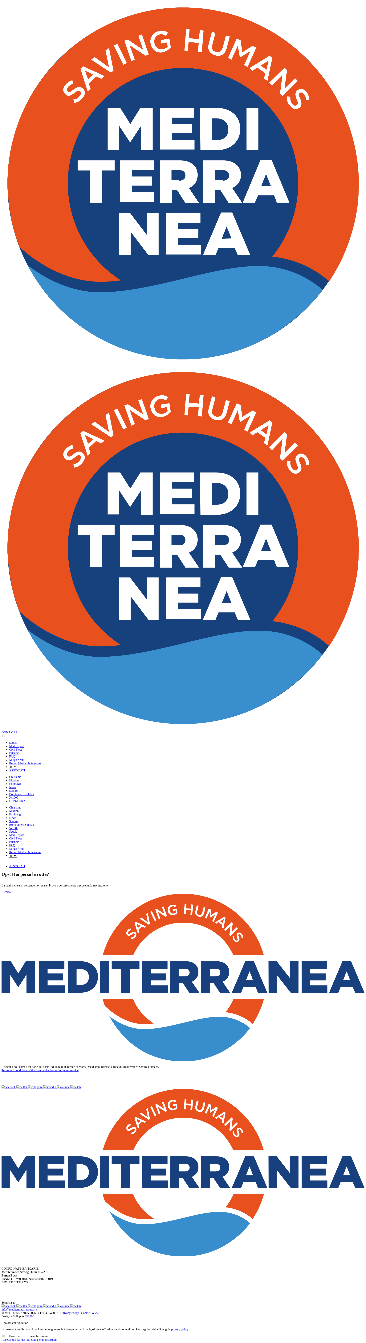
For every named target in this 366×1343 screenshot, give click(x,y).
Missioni (14, 780)
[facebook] (9, 1087)
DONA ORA (10, 732)
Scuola (13, 742)
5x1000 (13, 797)
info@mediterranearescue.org (19, 1309)
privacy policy (179, 1329)
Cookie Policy (89, 1313)
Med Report (16, 746)
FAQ (12, 756)
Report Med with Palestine (25, 763)
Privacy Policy (70, 1313)
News (12, 787)
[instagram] (35, 1087)
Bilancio (14, 753)
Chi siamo (15, 777)
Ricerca (6, 892)
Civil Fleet (15, 749)
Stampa (13, 790)
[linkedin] (50, 1087)
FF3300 (29, 1316)
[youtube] (63, 1087)
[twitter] (22, 1087)
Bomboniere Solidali (21, 794)
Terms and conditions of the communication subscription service (40, 1070)
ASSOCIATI (17, 770)
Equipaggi (15, 783)
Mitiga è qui (16, 760)
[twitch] (75, 1087)
